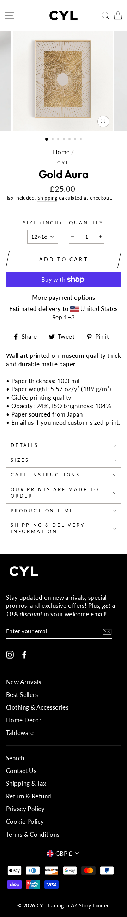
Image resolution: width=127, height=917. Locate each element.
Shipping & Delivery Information (48, 528)
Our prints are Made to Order (55, 493)
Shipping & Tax (26, 783)
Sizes (20, 460)
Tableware (20, 732)
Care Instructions (45, 475)
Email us (22, 422)
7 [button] (81, 140)
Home (61, 152)
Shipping (47, 198)
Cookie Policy (25, 821)
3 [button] (59, 140)
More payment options (63, 297)
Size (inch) (42, 222)
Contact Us (21, 770)
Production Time (42, 510)
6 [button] (76, 140)
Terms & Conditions (33, 834)
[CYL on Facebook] (24, 654)
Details (24, 445)
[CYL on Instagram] (10, 654)
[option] (63, 81)
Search (15, 758)
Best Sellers (22, 694)
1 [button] (47, 139)
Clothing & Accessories (37, 707)
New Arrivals (23, 682)
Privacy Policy (25, 808)
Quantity (86, 222)
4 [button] (64, 140)
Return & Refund (28, 796)
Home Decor (23, 720)
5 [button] (70, 140)
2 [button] (53, 140)
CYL (63, 163)
